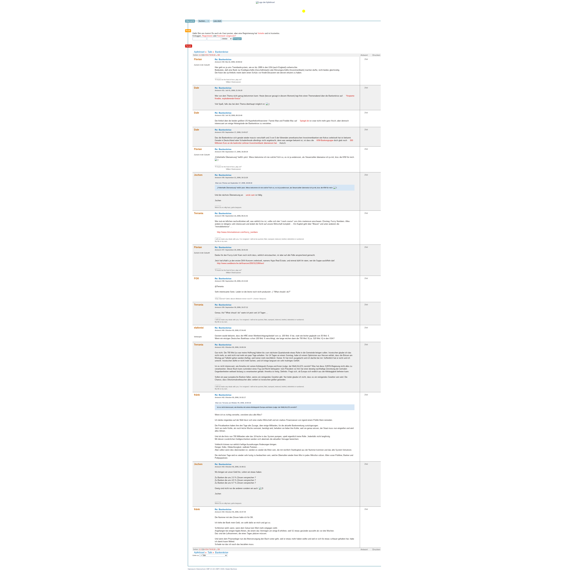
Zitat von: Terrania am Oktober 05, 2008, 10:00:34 (233, 403)
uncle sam (250, 195)
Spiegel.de (304, 121)
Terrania (198, 213)
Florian (198, 59)
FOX (196, 278)
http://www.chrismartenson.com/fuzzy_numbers (237, 232)
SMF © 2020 (220, 569)
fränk (197, 395)
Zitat (366, 59)
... (217, 55)
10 (214, 55)
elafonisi (199, 327)
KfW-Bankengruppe (325, 140)
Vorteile (261, 33)
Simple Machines (231, 569)
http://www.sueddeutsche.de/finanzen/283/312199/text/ (240, 263)
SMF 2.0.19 (210, 569)
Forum (188, 46)
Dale (196, 88)
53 (219, 55)
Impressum (191, 569)
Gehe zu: (196, 555)
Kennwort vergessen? (226, 36)
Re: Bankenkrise (223, 59)
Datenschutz (201, 569)
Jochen (198, 175)
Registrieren (207, 36)
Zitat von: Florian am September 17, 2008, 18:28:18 (233, 183)
